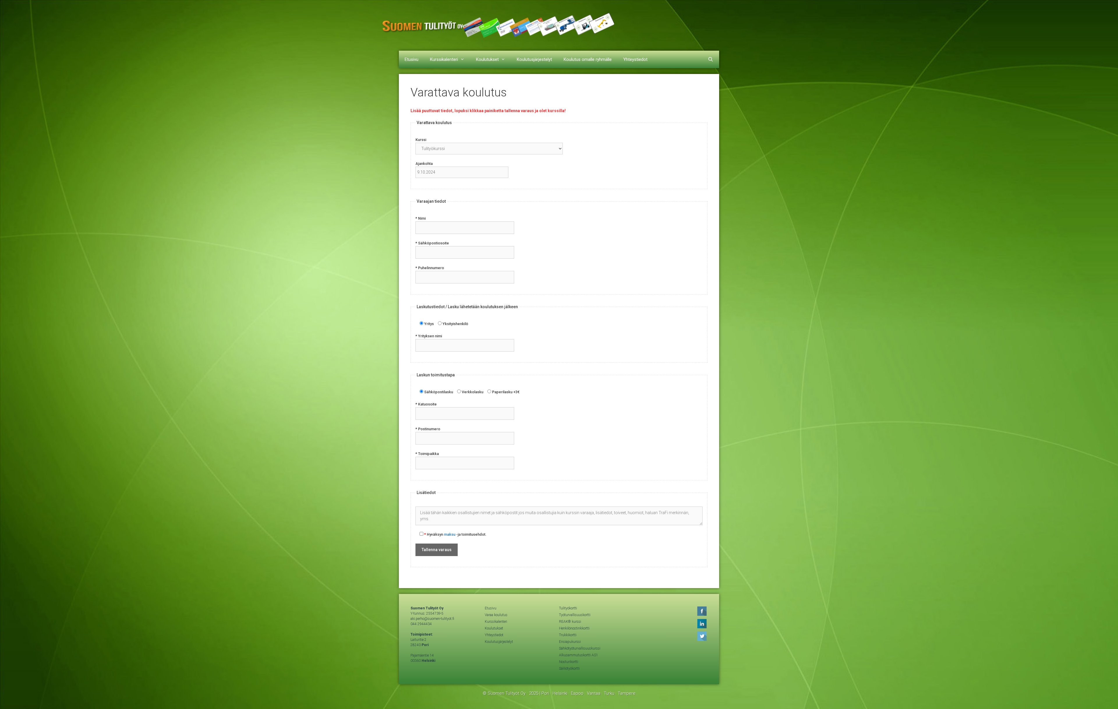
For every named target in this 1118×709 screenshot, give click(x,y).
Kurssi (420, 139)
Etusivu (411, 59)
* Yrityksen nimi (428, 336)
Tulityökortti (568, 608)
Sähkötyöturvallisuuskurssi (579, 648)
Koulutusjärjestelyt (534, 59)
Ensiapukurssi (570, 642)
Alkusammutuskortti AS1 (578, 655)
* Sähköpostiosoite (432, 243)
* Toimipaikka (427, 453)
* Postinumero (427, 429)
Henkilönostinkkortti (574, 628)
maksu (449, 534)
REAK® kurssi (570, 622)
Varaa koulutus (496, 615)
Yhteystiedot (635, 59)
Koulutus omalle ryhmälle (588, 59)
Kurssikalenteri (444, 59)
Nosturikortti (568, 662)
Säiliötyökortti (569, 668)
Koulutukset (487, 59)
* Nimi (420, 218)
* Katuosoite (426, 404)
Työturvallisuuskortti (574, 615)
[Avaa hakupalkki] (710, 59)
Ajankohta (424, 163)
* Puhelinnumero (429, 268)
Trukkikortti (567, 635)
